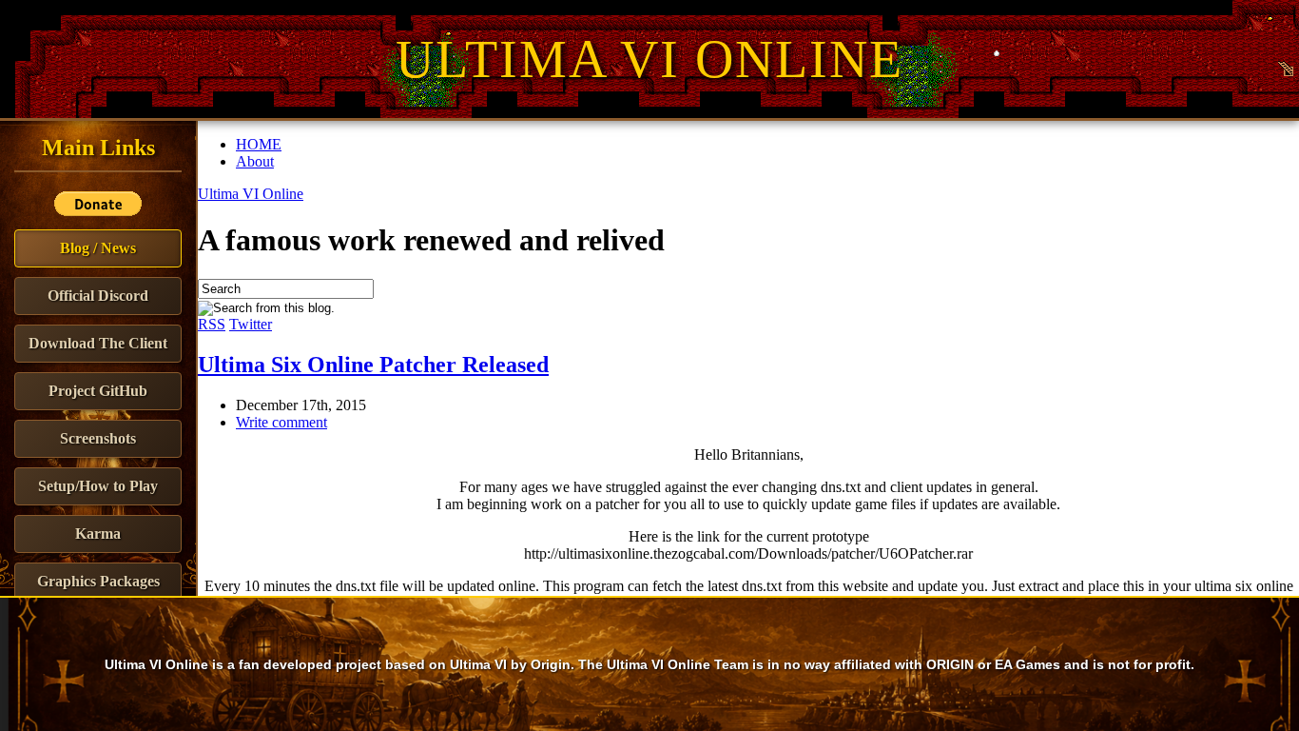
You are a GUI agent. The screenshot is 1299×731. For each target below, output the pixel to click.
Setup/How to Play (98, 486)
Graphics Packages (98, 581)
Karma (98, 533)
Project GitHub (97, 391)
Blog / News (98, 248)
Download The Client (98, 343)
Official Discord (98, 295)
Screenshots (98, 438)
